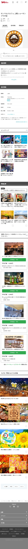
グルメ (16, 486)
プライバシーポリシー (19, 529)
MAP (8, 100)
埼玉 (11, 486)
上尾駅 (6, 486)
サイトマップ (5, 529)
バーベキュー (9, 364)
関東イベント (20, 501)
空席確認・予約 (14, 259)
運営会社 (14, 536)
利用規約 (11, 529)
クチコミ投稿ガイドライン (16, 531)
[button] (13, 50)
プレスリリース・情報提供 (14, 533)
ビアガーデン (17, 364)
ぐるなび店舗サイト (11, 114)
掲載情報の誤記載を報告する (21, 121)
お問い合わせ (4, 533)
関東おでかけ (14, 501)
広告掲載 (22, 533)
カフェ (22, 486)
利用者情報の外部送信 (4, 531)
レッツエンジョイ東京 (5, 501)
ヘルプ (24, 531)
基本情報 (3, 87)
